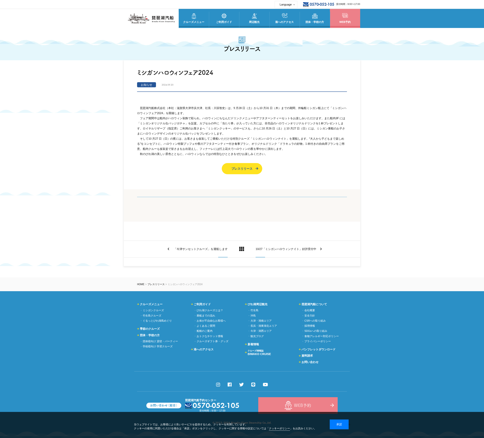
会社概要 (309, 310)
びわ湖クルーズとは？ (210, 310)
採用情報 (309, 325)
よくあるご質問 (206, 325)
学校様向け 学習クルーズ (158, 346)
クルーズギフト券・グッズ (212, 341)
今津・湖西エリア (261, 330)
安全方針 (309, 315)
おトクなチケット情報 (210, 336)
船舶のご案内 (205, 330)
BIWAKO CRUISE (259, 352)
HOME (140, 284)
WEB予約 (345, 21)
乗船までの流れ (206, 315)
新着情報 (253, 344)
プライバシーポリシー (317, 341)
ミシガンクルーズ (153, 310)
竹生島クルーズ (152, 315)
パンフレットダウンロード (319, 349)
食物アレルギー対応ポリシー (321, 336)
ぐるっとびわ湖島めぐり (157, 320)
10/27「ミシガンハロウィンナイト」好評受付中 (286, 249)
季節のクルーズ (150, 328)
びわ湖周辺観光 (258, 304)
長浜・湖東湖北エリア (264, 325)
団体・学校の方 (150, 335)
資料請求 (307, 355)
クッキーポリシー (279, 428)
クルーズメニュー (151, 304)
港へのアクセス (204, 349)
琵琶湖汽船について (314, 304)
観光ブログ (257, 336)
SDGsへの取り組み (315, 330)
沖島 (253, 315)
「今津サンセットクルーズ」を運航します (200, 249)
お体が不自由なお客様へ (211, 320)
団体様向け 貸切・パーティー (160, 341)
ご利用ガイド (202, 304)
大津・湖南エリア (261, 320)
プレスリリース (242, 168)
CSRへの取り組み (315, 320)
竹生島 (254, 310)
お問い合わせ (310, 362)
